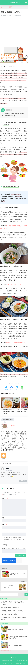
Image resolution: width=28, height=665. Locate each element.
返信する (23, 480)
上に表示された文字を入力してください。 (14, 548)
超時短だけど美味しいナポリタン (15, 342)
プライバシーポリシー (21, 660)
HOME (15, 657)
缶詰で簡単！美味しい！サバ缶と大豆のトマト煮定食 (13, 603)
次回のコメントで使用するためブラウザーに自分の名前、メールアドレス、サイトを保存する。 (15, 539)
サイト (4, 531)
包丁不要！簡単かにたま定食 (9, 614)
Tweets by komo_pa (5, 650)
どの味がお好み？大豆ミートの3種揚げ (12, 610)
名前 (4, 518)
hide (8, 110)
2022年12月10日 (8, 470)
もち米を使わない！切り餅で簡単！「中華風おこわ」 (13, 618)
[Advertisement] (14, 32)
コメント (5, 498)
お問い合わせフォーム (8, 660)
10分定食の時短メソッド (8, 115)
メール (4, 524)
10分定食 (11, 393)
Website (3, 458)
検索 (26, 594)
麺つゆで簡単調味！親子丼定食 (10, 607)
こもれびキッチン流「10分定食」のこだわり (14, 113)
